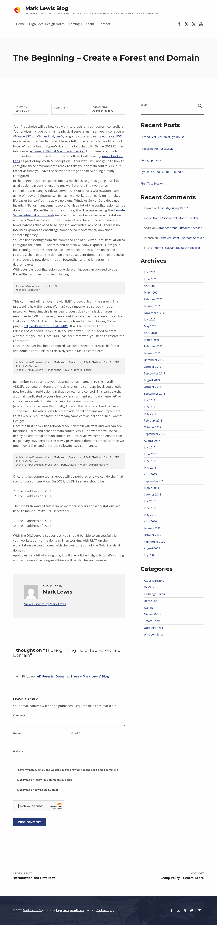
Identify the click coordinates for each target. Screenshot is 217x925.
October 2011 (152, 494)
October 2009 (152, 535)
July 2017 (149, 447)
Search (145, 104)
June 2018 (150, 407)
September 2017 (154, 434)
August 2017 (152, 441)
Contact (104, 24)
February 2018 (153, 420)
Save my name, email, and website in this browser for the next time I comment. (68, 769)
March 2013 (151, 488)
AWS (118, 136)
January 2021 (152, 306)
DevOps (149, 587)
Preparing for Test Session (158, 148)
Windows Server (154, 634)
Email (75, 733)
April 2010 (150, 521)
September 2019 (154, 373)
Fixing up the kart (152, 160)
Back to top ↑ (105, 910)
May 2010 (150, 515)
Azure (106, 136)
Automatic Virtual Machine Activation (57, 151)
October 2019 (152, 367)
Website (18, 751)
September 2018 (154, 393)
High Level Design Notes (47, 24)
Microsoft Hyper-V (49, 136)
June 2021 (150, 279)
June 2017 (150, 454)
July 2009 (149, 555)
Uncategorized (153, 628)
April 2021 (150, 286)
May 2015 (150, 467)
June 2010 (150, 508)
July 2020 (149, 319)
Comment (20, 715)
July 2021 (149, 272)
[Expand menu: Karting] (81, 24)
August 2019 (152, 380)
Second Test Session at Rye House (162, 137)
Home (20, 24)
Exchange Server (154, 594)
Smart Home (152, 621)
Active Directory (102, 110)
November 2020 (154, 313)
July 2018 (149, 400)
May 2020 (150, 326)
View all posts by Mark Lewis (45, 604)
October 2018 (152, 387)
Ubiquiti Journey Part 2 (173, 208)
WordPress (77, 910)
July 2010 (149, 501)
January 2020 (152, 353)
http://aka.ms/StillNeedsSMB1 (46, 326)
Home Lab (150, 601)
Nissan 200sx (152, 614)
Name (18, 733)
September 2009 (154, 542)
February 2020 (153, 346)
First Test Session (152, 183)
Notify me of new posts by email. (38, 789)
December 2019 (154, 360)
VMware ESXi (22, 136)
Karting (74, 24)
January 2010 (152, 528)
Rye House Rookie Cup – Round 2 (162, 172)
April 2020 (150, 333)
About (89, 24)
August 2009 (152, 548)
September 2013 (154, 481)
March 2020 (151, 340)
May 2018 (150, 414)
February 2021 (153, 299)
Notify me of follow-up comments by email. (44, 779)
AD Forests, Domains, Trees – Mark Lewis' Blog (73, 676)
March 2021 (151, 292)
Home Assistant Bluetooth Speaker (175, 218)
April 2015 (150, 474)
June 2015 (150, 461)
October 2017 (152, 427)
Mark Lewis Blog (46, 8)
